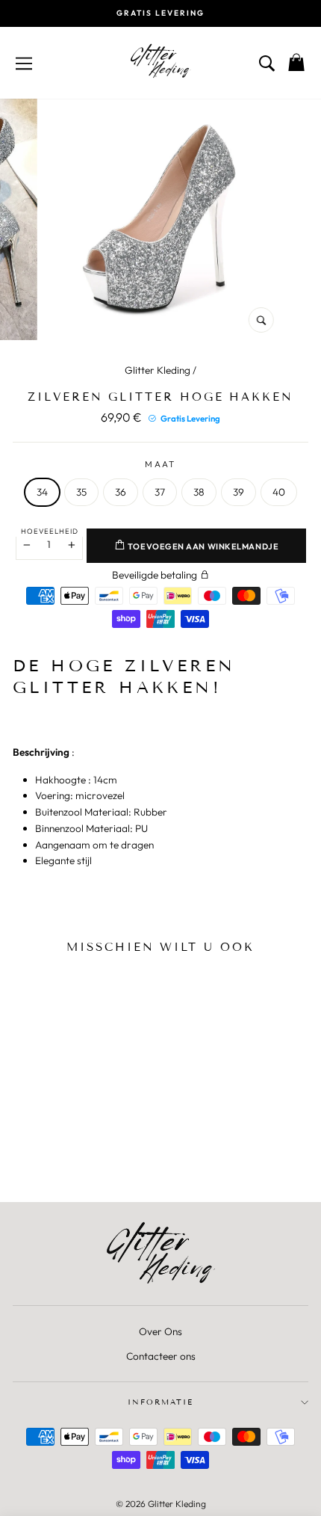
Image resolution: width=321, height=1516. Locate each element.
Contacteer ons (161, 1356)
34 (42, 492)
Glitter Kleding (157, 370)
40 (278, 492)
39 (238, 492)
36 (120, 492)
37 (160, 492)
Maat (160, 463)
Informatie (160, 1402)
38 (199, 492)
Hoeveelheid (49, 530)
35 (81, 492)
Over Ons (160, 1331)
